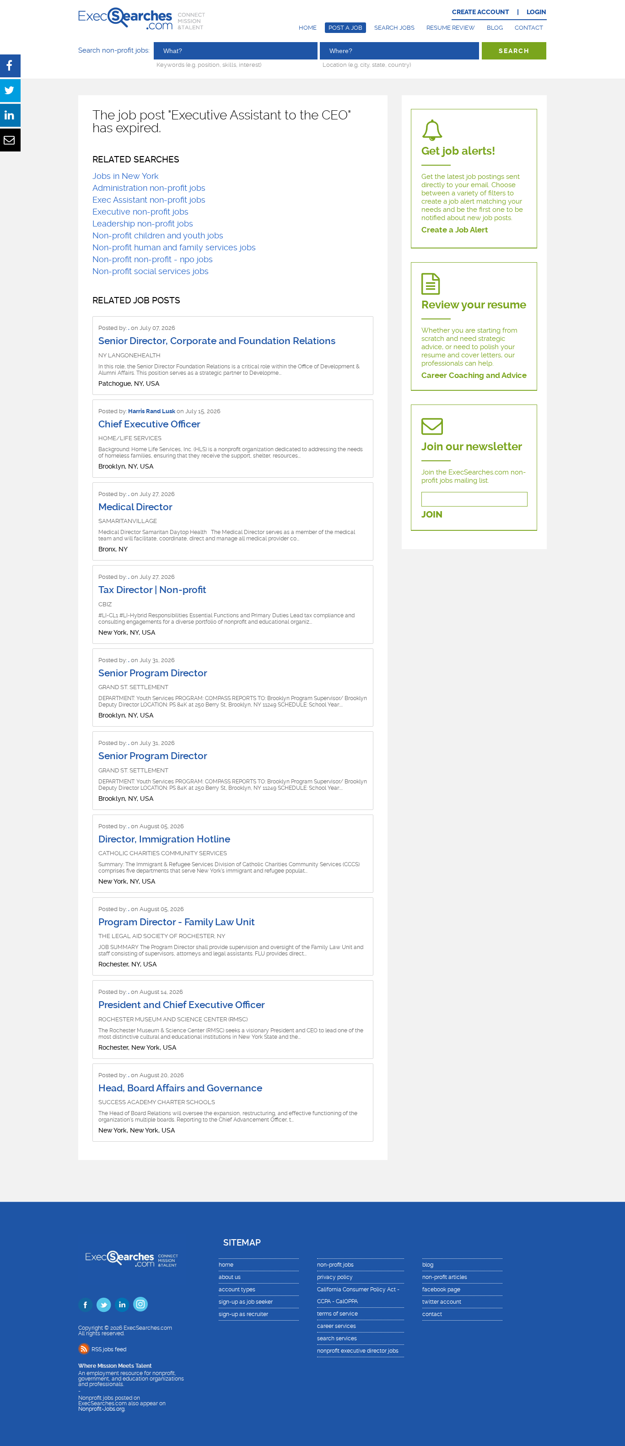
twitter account (441, 1302)
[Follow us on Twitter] (104, 1304)
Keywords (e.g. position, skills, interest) (208, 64)
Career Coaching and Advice (474, 375)
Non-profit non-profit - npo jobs (152, 259)
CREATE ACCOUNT (480, 12)
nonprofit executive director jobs (358, 1351)
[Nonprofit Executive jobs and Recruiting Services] (132, 1259)
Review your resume (473, 304)
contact (432, 1314)
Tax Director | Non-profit (152, 589)
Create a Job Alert (454, 229)
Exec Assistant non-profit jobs (148, 200)
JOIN (431, 514)
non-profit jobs (335, 1265)
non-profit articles (444, 1277)
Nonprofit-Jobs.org (101, 1409)
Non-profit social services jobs (150, 271)
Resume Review (450, 27)
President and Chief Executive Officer (181, 1004)
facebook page (441, 1289)
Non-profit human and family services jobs (174, 247)
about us (230, 1277)
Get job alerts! (458, 151)
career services (336, 1326)
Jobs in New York (125, 176)
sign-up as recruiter (243, 1314)
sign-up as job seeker (246, 1302)
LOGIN (536, 12)
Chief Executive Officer (149, 424)
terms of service (337, 1314)
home (226, 1265)
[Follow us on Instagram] (140, 1304)
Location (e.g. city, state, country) (367, 64)
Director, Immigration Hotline (164, 839)
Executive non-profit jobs (140, 211)
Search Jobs (394, 27)
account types (237, 1289)
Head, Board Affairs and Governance (180, 1088)
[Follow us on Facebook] (85, 1304)
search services (337, 1338)
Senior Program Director (152, 673)
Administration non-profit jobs (148, 188)
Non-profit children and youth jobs (157, 235)
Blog (495, 27)
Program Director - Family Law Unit (176, 922)
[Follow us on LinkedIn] (122, 1304)
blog (427, 1265)
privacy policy (335, 1277)
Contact (529, 27)
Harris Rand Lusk (151, 411)
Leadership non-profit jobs (142, 223)
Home (308, 27)
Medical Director (135, 507)
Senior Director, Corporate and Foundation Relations (216, 340)
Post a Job (345, 27)
